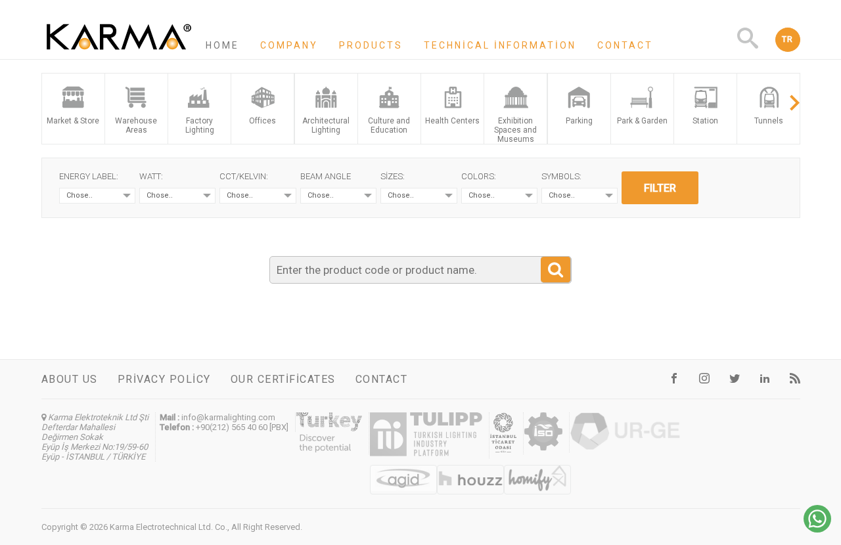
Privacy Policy (164, 379)
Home (222, 45)
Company (289, 45)
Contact (625, 45)
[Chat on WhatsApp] (817, 529)
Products (371, 45)
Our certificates (283, 379)
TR (788, 39)
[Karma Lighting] (119, 53)
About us (69, 379)
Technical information (500, 45)
